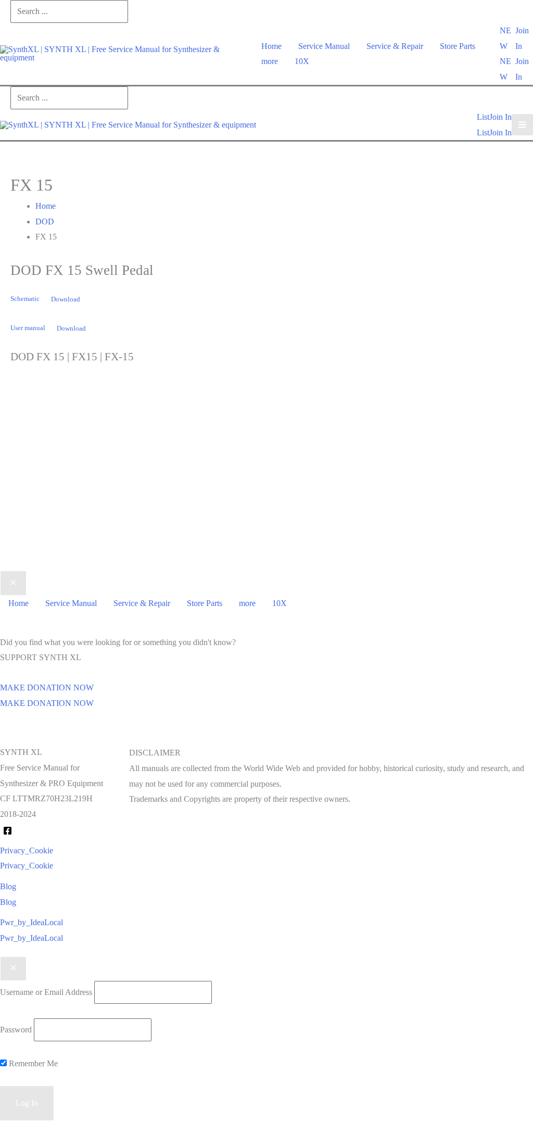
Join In (500, 132)
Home (271, 46)
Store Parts (457, 46)
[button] (507, 38)
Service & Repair (394, 46)
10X (302, 61)
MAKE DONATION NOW (47, 703)
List (483, 132)
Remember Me (32, 1063)
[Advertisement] (266, 483)
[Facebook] (7, 830)
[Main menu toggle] (522, 124)
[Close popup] (13, 968)
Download (65, 299)
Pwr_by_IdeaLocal (31, 938)
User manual (27, 328)
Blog (8, 902)
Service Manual (324, 46)
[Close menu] (13, 583)
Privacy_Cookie (26, 865)
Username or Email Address (46, 992)
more (269, 61)
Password (16, 1029)
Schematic (25, 299)
